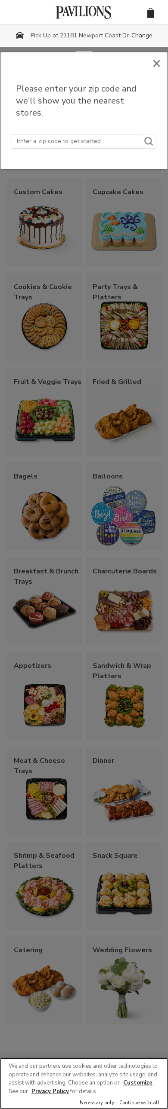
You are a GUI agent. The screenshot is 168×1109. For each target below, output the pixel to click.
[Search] (149, 141)
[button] (151, 12)
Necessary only (97, 1103)
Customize (137, 1083)
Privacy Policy (50, 1091)
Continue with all (139, 1103)
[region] (84, 1083)
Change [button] (141, 35)
